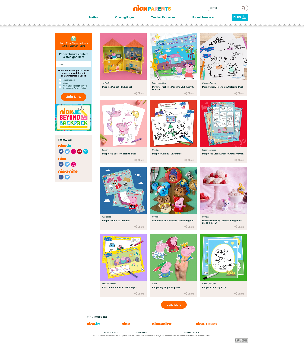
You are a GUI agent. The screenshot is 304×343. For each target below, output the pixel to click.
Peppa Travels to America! (116, 220)
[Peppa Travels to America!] (123, 190)
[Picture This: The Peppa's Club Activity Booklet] (173, 56)
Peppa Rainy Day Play (214, 287)
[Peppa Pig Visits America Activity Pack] (223, 123)
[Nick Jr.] (93, 324)
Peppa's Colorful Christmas (167, 153)
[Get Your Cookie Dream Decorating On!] (173, 190)
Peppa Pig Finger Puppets (166, 287)
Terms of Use (142, 332)
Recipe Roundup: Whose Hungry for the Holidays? (221, 221)
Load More (174, 304)
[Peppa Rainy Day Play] (223, 257)
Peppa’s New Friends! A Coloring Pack (222, 87)
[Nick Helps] (205, 324)
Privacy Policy (80, 88)
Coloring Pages (124, 17)
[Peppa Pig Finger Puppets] (173, 257)
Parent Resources (203, 17)
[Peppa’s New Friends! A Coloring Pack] (223, 56)
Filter (237, 17)
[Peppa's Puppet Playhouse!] (123, 56)
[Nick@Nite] (162, 324)
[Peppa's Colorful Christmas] (173, 123)
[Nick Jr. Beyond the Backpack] (73, 130)
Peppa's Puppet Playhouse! (117, 87)
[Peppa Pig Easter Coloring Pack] (123, 123)
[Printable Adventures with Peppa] (123, 257)
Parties (93, 17)
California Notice (191, 332)
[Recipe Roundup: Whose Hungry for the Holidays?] (223, 190)
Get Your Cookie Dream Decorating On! (173, 220)
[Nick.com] (126, 324)
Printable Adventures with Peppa (119, 287)
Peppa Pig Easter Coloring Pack (119, 153)
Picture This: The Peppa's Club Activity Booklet (173, 88)
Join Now (73, 97)
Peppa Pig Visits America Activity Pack (223, 153)
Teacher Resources (163, 17)
